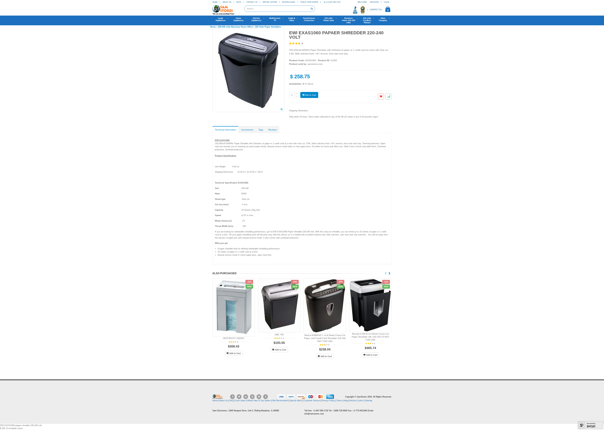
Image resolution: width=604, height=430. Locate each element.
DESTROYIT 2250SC (233, 338)
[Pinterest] (259, 396)
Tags (260, 129)
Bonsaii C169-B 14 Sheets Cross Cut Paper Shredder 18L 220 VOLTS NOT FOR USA (370, 337)
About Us (227, 2)
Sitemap (368, 400)
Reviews (272, 129)
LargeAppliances (220, 19)
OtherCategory (383, 19)
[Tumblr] (265, 396)
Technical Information (225, 129)
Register (374, 2)
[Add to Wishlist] (381, 97)
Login (386, 2)
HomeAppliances (238, 19)
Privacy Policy (328, 400)
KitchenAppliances (256, 19)
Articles (352, 400)
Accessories (247, 129)
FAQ (231, 400)
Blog (238, 2)
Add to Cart (310, 95)
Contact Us (251, 2)
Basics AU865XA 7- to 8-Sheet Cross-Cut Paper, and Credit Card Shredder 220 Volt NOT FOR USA (325, 338)
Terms (340, 400)
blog (346, 400)
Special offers (295, 400)
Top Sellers (265, 400)
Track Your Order (309, 2)
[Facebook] (232, 396)
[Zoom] (282, 109)
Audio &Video (291, 19)
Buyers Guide (288, 2)
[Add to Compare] (388, 97)
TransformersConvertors (309, 19)
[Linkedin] (245, 396)
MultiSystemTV (274, 19)
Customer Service (312, 400)
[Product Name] (233, 307)
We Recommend (280, 400)
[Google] (252, 396)
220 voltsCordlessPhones (367, 20)
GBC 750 (279, 334)
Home (215, 2)
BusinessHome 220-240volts (348, 20)
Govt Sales (240, 400)
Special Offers (270, 2)
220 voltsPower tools (328, 19)
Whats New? (253, 400)
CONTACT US (376, 9)
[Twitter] (239, 396)
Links (360, 400)
